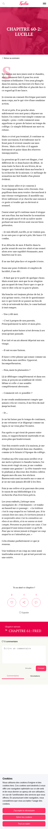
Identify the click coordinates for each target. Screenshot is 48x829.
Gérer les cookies (24, 817)
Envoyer (41, 668)
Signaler (25, 612)
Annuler (28, 668)
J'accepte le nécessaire (24, 810)
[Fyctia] (24, 3)
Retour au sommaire (11, 58)
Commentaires (13, 676)
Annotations (35, 676)
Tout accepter (24, 824)
